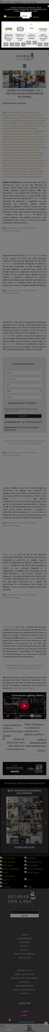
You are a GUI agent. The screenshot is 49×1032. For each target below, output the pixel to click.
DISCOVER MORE (27, 15)
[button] (46, 37)
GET (5, 45)
